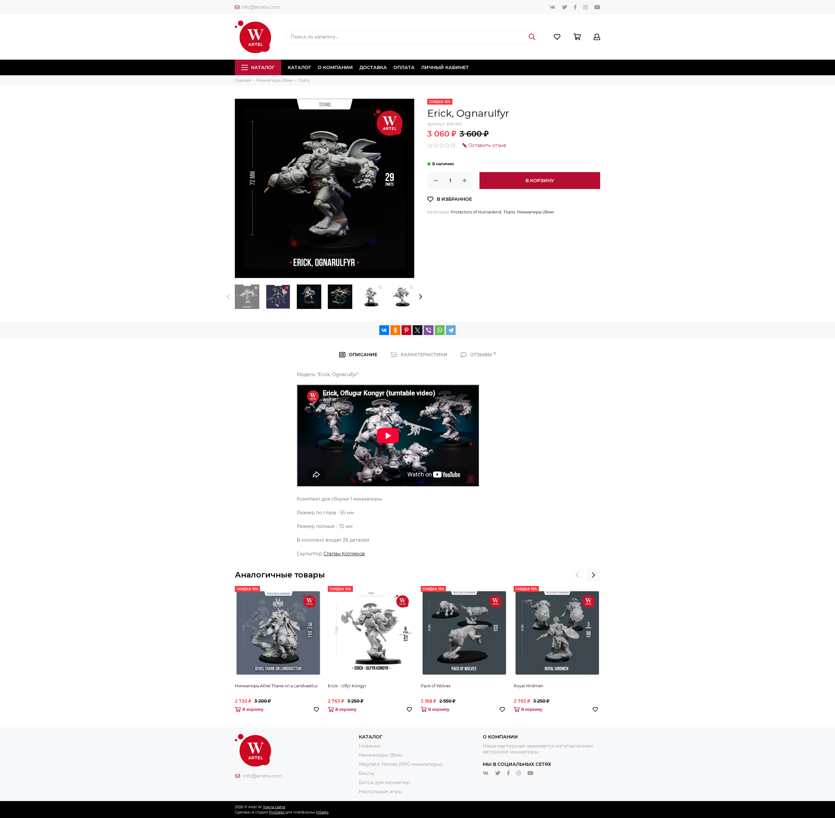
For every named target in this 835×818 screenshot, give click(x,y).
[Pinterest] (406, 330)
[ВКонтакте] (384, 330)
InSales (322, 812)
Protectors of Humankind (476, 212)
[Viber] (428, 330)
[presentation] (228, 296)
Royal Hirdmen (528, 685)
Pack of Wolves (435, 685)
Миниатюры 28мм (535, 212)
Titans (509, 212)
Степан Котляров (344, 554)
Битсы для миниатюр (384, 782)
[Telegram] (451, 330)
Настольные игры (380, 792)
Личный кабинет (445, 67)
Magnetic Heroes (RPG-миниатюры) (401, 764)
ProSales (276, 812)
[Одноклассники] (395, 330)
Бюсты (366, 773)
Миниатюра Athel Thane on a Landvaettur (276, 685)
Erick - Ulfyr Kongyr (347, 685)
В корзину (539, 180)
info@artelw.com (260, 7)
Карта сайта (274, 807)
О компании (335, 67)
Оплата (404, 67)
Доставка (373, 67)
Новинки (370, 746)
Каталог (263, 67)
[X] (417, 330)
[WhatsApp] (440, 330)
